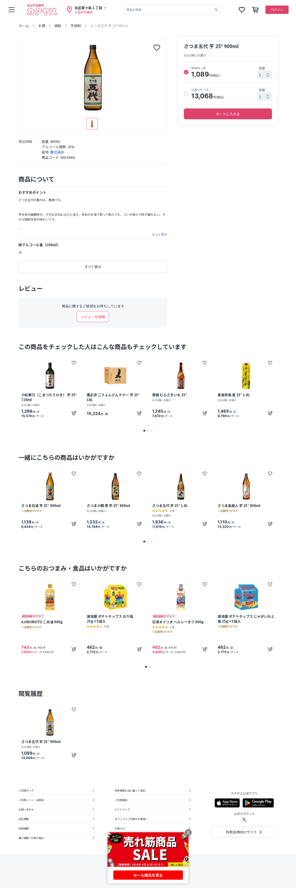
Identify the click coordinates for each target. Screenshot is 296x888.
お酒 (41, 25)
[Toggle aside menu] (11, 9)
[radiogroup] (228, 82)
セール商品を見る (148, 875)
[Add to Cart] (73, 413)
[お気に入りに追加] (156, 47)
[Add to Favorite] (73, 362)
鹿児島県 (57, 152)
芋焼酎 (76, 25)
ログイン (277, 9)
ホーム (23, 25)
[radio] (186, 72)
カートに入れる (228, 113)
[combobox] (264, 75)
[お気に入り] (242, 10)
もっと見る (159, 234)
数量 (262, 68)
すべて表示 (92, 266)
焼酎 (57, 25)
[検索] (216, 10)
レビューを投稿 (93, 316)
